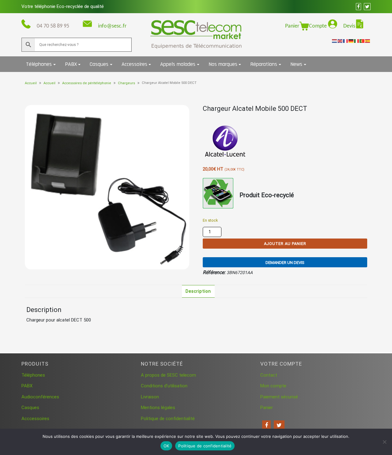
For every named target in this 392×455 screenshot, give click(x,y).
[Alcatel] (226, 142)
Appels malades (177, 64)
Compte (318, 26)
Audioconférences (40, 397)
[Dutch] (334, 40)
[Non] (384, 442)
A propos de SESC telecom (168, 375)
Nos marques (223, 64)
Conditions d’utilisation (164, 386)
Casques (99, 64)
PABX (71, 64)
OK (166, 445)
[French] (346, 40)
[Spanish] (368, 40)
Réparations (263, 64)
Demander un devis (285, 262)
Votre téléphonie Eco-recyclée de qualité (62, 6)
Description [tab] (198, 291)
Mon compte (273, 386)
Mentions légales (158, 407)
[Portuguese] (362, 40)
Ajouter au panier (285, 243)
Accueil (31, 83)
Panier (292, 26)
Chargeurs (126, 83)
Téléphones (39, 64)
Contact (268, 375)
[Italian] (357, 40)
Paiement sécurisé (279, 397)
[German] (351, 40)
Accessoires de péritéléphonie (86, 83)
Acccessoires (35, 418)
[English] (340, 40)
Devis (349, 26)
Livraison (150, 397)
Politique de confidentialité (168, 418)
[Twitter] (279, 425)
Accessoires (134, 64)
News (296, 64)
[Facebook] (266, 425)
